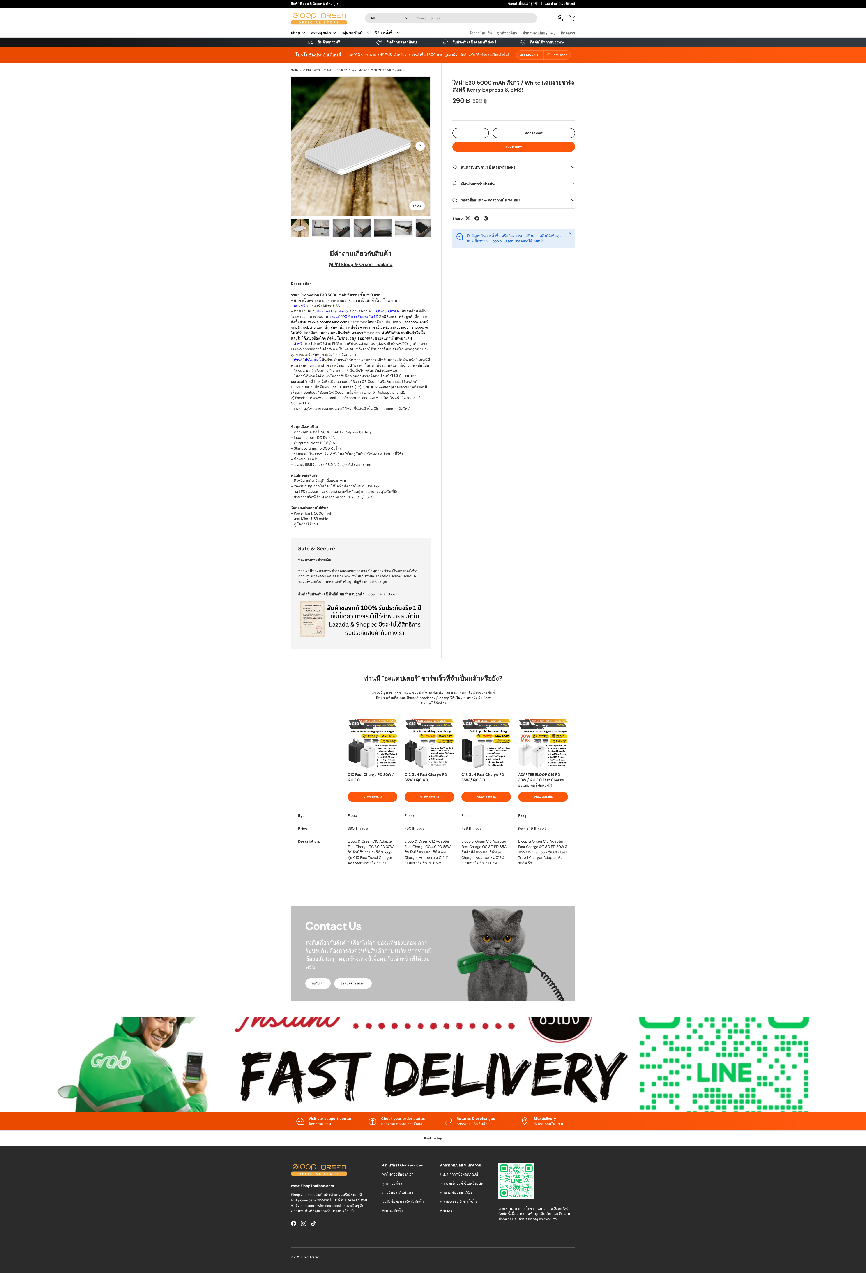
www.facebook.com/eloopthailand (341, 397)
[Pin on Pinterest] (485, 218)
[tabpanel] (361, 409)
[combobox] (451, 18)
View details (372, 797)
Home (294, 70)
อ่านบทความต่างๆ (353, 983)
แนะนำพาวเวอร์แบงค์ (560, 4)
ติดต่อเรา (568, 33)
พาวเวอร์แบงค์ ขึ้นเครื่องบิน (461, 1183)
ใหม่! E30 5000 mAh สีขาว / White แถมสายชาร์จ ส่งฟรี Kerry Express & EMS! (378, 70)
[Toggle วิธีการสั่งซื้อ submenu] (398, 32)
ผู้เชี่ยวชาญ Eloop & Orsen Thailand (499, 240)
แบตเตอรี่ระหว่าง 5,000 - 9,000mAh (325, 70)
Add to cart (534, 133)
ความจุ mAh (321, 32)
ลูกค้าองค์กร (507, 33)
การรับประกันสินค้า (397, 1192)
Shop (295, 32)
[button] (572, 18)
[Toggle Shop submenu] (303, 32)
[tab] (301, 284)
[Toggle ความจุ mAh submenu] (334, 32)
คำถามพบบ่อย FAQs (456, 1192)
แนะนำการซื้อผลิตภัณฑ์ (459, 1174)
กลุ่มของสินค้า (353, 32)
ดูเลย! (337, 4)
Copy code (559, 55)
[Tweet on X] (467, 218)
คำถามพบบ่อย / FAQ (539, 33)
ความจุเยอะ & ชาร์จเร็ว (458, 1201)
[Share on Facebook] (476, 218)
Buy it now (513, 146)
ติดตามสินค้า (392, 1210)
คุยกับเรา (318, 983)
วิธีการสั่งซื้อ (385, 32)
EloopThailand (310, 1257)
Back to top (433, 1138)
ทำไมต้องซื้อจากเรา (398, 1174)
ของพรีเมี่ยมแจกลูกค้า (523, 4)
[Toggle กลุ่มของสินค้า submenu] (368, 32)
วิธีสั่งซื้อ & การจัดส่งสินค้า (403, 1201)
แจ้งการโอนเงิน (479, 33)
